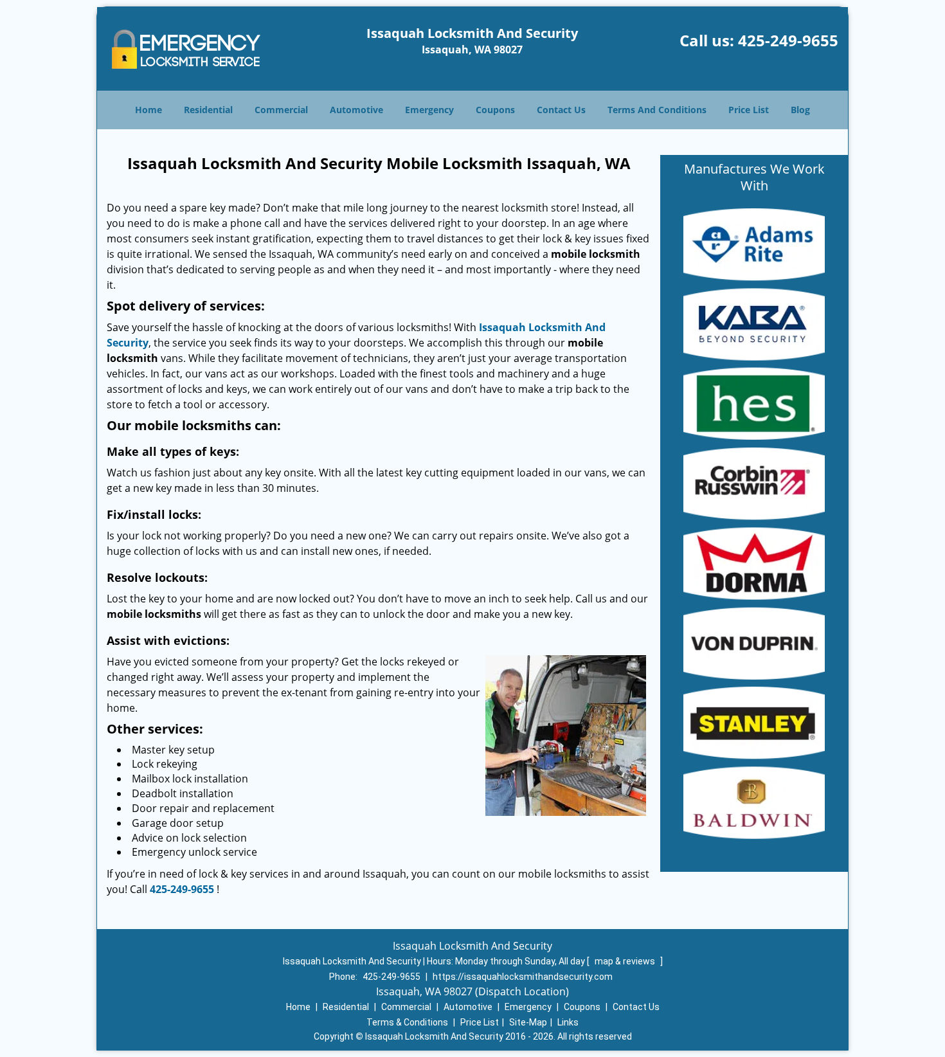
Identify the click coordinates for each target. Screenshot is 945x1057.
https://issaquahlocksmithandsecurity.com (523, 976)
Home (148, 110)
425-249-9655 (788, 40)
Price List (748, 110)
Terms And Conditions (657, 110)
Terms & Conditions (407, 1022)
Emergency (429, 110)
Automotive (356, 110)
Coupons (495, 110)
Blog (800, 110)
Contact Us (561, 110)
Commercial (281, 110)
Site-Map (528, 1022)
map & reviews (626, 961)
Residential (208, 110)
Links (568, 1022)
